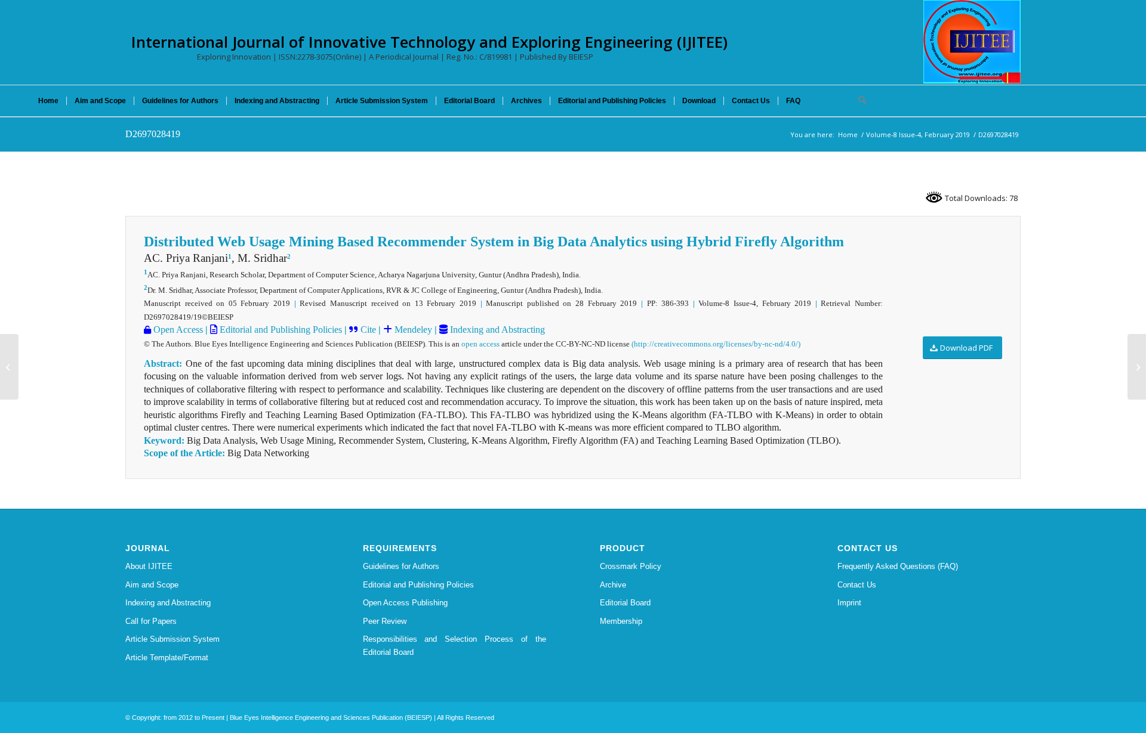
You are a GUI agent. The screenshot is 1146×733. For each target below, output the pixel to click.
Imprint (849, 602)
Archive (613, 584)
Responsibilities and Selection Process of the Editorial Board (455, 645)
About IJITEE (148, 566)
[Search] (858, 101)
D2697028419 (152, 134)
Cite (368, 329)
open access (480, 343)
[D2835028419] (9, 367)
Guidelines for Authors (401, 566)
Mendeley (412, 329)
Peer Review (384, 621)
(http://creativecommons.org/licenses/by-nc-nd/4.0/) (715, 343)
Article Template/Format (166, 657)
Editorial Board (625, 602)
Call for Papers (151, 621)
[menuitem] (48, 101)
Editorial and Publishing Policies (279, 329)
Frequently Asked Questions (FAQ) (897, 566)
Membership (621, 621)
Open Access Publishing (405, 602)
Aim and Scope (151, 584)
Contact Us (856, 584)
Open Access (177, 329)
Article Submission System (172, 639)
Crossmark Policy (630, 566)
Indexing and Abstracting (496, 329)
